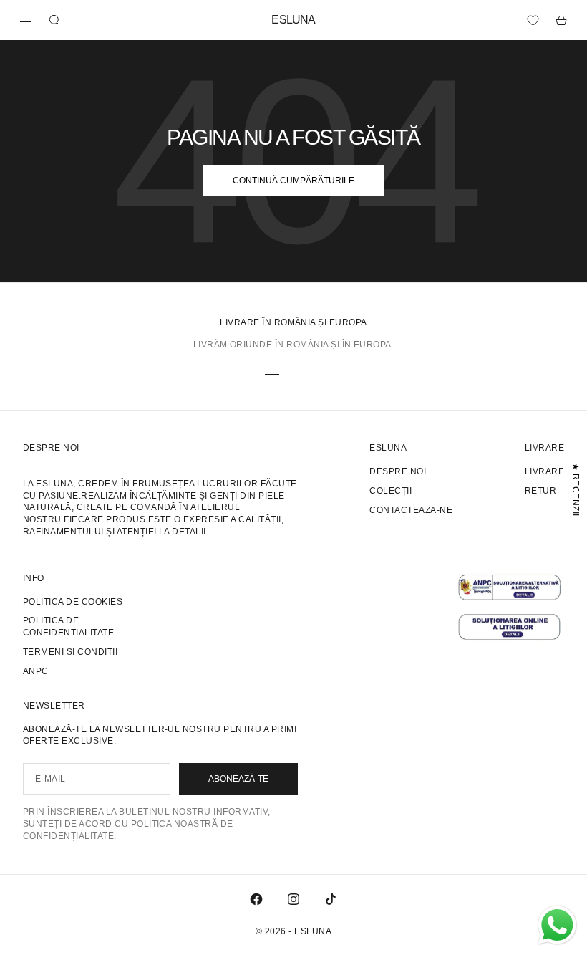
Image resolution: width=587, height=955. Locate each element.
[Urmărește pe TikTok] (331, 899)
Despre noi (397, 471)
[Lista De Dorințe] (533, 20)
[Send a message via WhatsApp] (557, 925)
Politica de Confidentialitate (68, 626)
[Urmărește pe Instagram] (293, 899)
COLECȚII (390, 491)
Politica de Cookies (72, 602)
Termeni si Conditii (70, 652)
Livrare (544, 471)
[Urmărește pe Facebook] (256, 899)
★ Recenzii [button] (576, 489)
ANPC (36, 671)
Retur (540, 491)
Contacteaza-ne (410, 510)
